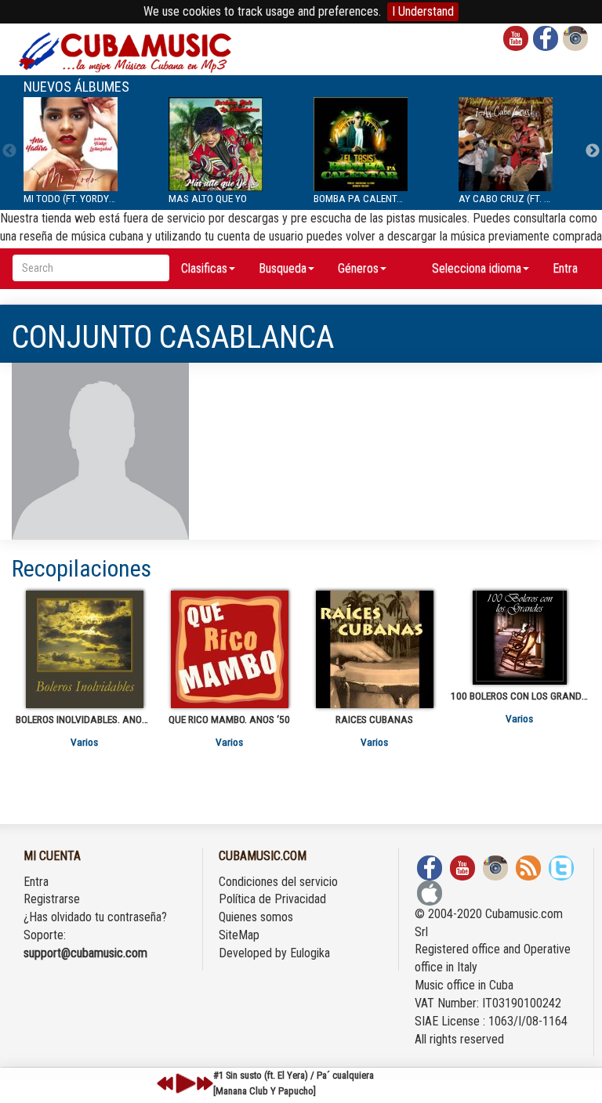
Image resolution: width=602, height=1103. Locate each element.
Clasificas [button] (204, 268)
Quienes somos (256, 917)
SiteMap (239, 935)
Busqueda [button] (282, 268)
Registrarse (52, 898)
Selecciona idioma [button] (476, 268)
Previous (9, 151)
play (183, 1083)
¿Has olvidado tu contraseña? (95, 917)
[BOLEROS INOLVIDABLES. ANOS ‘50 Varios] (84, 649)
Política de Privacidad (272, 898)
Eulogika (310, 953)
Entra (565, 268)
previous (165, 1083)
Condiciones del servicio (278, 881)
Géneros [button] (358, 268)
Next (592, 151)
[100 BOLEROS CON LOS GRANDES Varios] (519, 638)
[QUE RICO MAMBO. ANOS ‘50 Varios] (229, 649)
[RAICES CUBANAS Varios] (374, 649)
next (205, 1083)
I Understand (423, 11)
